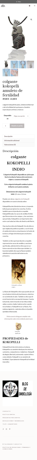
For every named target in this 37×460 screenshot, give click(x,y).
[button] (31, 19)
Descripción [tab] (8, 136)
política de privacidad (12, 447)
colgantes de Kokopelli (21, 199)
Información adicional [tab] (11, 140)
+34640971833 (12, 424)
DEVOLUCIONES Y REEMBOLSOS (13, 421)
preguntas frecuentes (11, 417)
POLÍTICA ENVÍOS (9, 414)
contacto (6, 411)
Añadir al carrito (17, 126)
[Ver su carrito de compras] (29, 5)
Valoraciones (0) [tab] (10, 145)
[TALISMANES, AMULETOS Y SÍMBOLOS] (3, 5)
